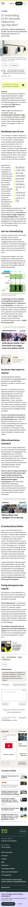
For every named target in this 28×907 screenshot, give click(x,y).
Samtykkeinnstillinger (8, 868)
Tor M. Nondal (5, 847)
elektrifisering (11, 657)
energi (20, 657)
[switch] (24, 85)
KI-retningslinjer (6, 875)
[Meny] (25, 3)
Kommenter (14, 65)
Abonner (19, 3)
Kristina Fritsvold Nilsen (9, 841)
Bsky (2, 862)
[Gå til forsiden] (3, 3)
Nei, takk (20, 903)
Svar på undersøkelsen (8, 903)
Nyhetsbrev (5, 865)
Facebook (4, 855)
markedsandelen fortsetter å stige (13, 115)
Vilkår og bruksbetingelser (9, 872)
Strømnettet (6, 659)
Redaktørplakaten (20, 881)
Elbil (3, 657)
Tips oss (22, 831)
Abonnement (5, 887)
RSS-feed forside (6, 852)
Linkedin (3, 859)
